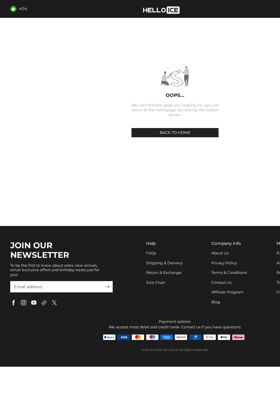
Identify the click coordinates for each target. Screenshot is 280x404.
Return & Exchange (164, 272)
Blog (215, 302)
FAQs (151, 253)
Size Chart (155, 282)
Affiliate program (227, 292)
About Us (219, 253)
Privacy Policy (224, 263)
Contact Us (221, 282)
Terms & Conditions (229, 272)
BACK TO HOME (175, 132)
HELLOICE (170, 350)
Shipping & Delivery (164, 263)
